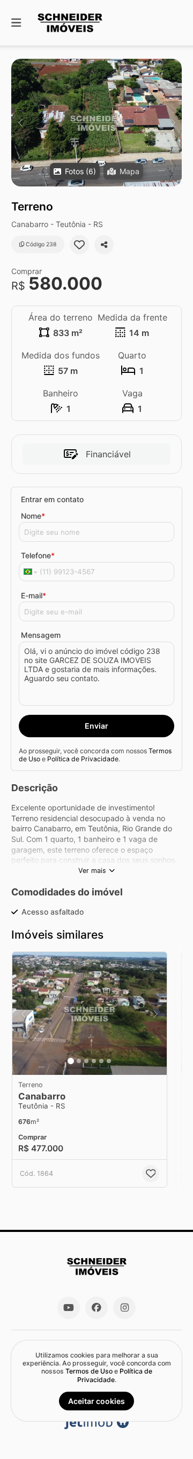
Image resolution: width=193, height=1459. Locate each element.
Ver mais (92, 871)
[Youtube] (68, 1308)
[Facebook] (96, 1308)
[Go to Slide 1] (71, 1061)
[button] (96, 122)
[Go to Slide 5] (101, 1061)
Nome (33, 515)
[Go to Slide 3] (86, 1061)
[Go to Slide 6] (109, 1061)
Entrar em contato (52, 499)
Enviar (96, 725)
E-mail (33, 595)
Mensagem (41, 634)
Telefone (38, 555)
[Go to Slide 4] (94, 1061)
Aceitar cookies (96, 1401)
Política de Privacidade (82, 759)
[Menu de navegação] (16, 22)
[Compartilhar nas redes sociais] (104, 244)
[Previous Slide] (20, 122)
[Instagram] (124, 1308)
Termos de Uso (89, 1371)
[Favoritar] (79, 244)
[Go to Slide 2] (79, 1061)
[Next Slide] (173, 122)
